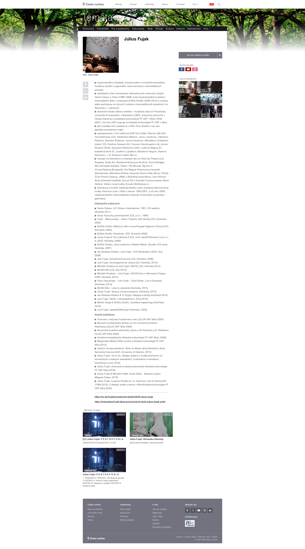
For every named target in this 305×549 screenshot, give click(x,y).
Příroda (159, 28)
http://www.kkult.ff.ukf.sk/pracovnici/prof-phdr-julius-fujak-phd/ (130, 401)
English (214, 537)
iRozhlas (118, 4)
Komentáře (103, 28)
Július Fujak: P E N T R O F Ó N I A (101, 474)
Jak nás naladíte (159, 509)
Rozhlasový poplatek (161, 527)
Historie (180, 28)
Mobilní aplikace (127, 520)
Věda (150, 28)
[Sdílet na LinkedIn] (85, 97)
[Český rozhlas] (93, 4)
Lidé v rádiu (157, 516)
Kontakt (155, 523)
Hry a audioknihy (121, 28)
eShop (90, 520)
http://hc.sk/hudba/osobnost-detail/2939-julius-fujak (124, 396)
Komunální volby (95, 513)
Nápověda (157, 513)
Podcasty (124, 516)
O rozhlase (180, 4)
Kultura (169, 28)
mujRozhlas (149, 4)
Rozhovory (88, 28)
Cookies (179, 537)
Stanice (165, 4)
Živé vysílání (125, 509)
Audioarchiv (125, 513)
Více (206, 28)
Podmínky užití (203, 537)
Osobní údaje (190, 537)
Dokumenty (138, 28)
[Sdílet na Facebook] (85, 84)
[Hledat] (219, 4)
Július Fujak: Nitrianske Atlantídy (146, 439)
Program (133, 4)
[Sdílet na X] (85, 91)
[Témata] (152, 17)
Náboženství (194, 28)
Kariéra (155, 520)
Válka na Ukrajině (95, 509)
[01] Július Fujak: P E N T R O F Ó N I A (103, 439)
